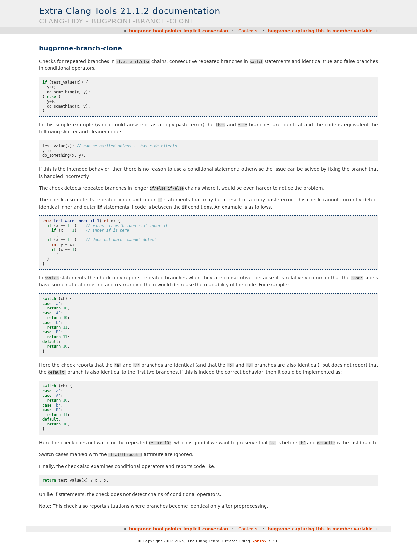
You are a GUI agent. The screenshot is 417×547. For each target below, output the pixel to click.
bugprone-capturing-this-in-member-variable (320, 30)
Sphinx (259, 541)
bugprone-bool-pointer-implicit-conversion (178, 30)
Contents (247, 30)
